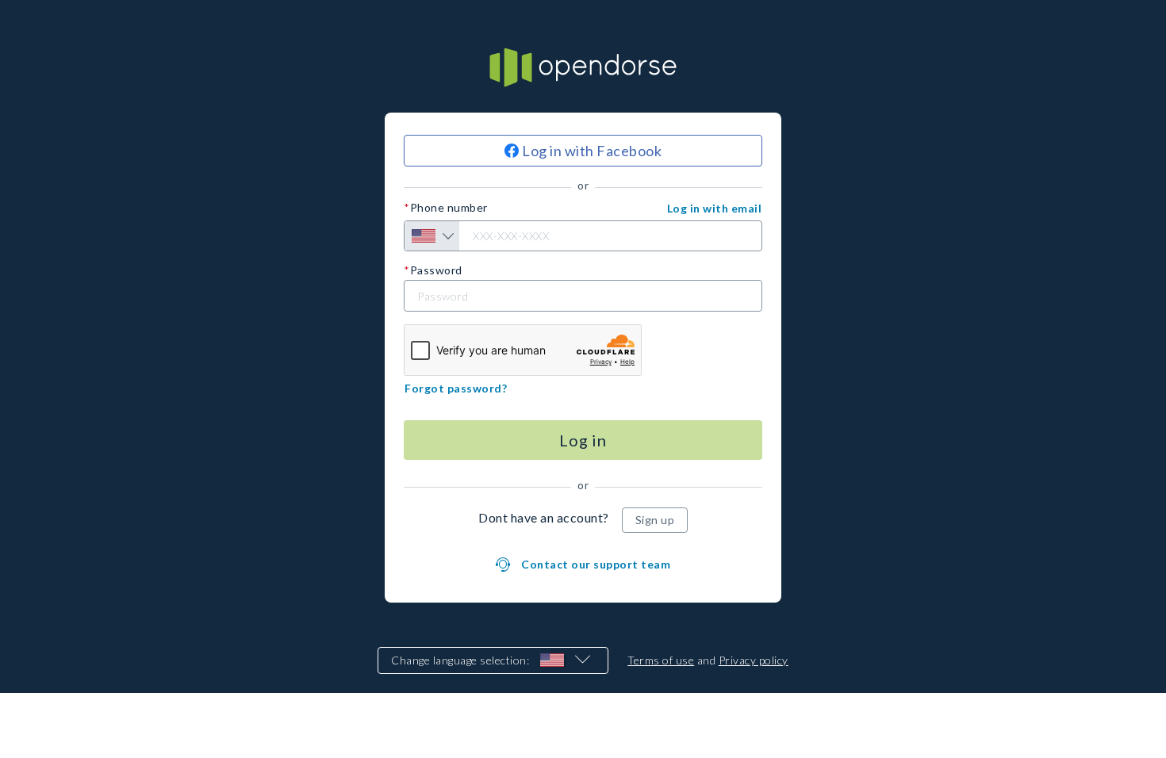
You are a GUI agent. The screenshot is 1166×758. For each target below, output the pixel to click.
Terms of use (660, 660)
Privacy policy (753, 660)
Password (436, 270)
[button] (714, 208)
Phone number (449, 207)
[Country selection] (432, 236)
